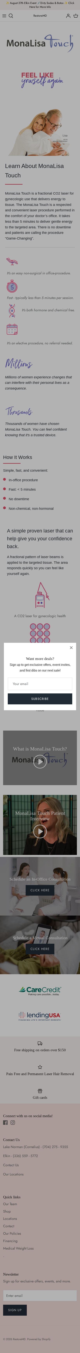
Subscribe (40, 699)
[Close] (71, 647)
